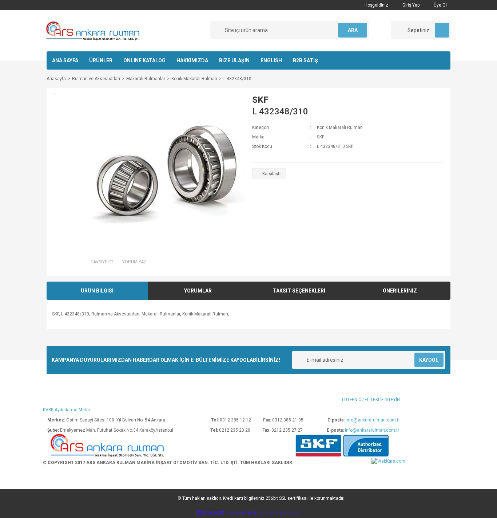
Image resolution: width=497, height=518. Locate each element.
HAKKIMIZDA (192, 60)
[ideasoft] (210, 513)
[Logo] (93, 30)
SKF (260, 100)
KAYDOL (428, 360)
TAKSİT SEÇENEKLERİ (299, 291)
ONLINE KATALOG (144, 60)
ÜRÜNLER (100, 60)
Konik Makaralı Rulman (340, 127)
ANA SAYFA (65, 60)
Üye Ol (440, 5)
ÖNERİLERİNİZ (400, 291)
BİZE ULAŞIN (234, 60)
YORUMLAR (198, 291)
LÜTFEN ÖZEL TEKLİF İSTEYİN (371, 399)
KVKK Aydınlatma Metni (66, 409)
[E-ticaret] (247, 513)
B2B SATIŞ (305, 60)
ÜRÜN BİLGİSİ (97, 291)
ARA (353, 30)
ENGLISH (271, 60)
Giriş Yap (410, 5)
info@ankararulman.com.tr (373, 420)
